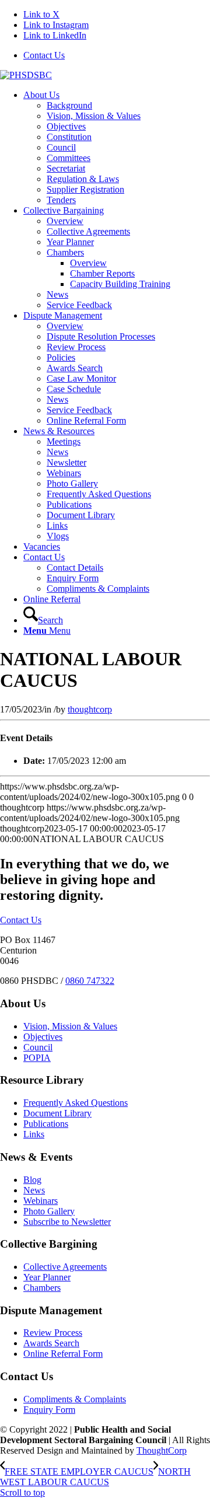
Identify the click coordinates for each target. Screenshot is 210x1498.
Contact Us (44, 55)
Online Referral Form (63, 1354)
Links (33, 1134)
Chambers (42, 1288)
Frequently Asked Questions (75, 1103)
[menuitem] (116, 55)
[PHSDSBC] (26, 75)
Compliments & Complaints (74, 1399)
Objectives (42, 1037)
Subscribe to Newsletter (67, 1222)
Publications (45, 1124)
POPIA (37, 1058)
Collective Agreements (65, 1267)
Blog (32, 1180)
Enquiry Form (49, 1410)
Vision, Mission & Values (70, 1026)
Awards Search (51, 1343)
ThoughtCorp (161, 1450)
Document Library (57, 1113)
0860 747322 (89, 981)
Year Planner (47, 1277)
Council (37, 1047)
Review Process (52, 1333)
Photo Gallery (49, 1211)
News (34, 1190)
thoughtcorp (90, 709)
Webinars (40, 1201)
